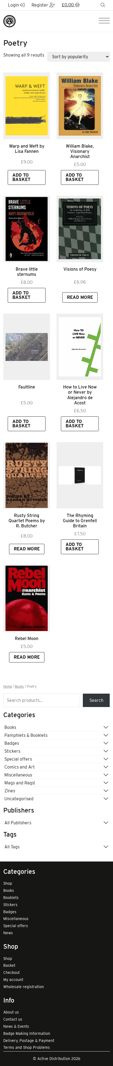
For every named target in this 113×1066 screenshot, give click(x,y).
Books (19, 686)
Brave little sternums (27, 272)
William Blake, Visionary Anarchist (80, 151)
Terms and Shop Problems (26, 1047)
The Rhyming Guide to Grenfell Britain (80, 520)
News (8, 933)
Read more (80, 297)
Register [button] (40, 5)
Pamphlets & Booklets (25, 735)
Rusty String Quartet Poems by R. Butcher (27, 520)
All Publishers (17, 822)
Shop (7, 883)
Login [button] (14, 5)
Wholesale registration (23, 987)
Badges (11, 743)
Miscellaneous (18, 775)
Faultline (26, 387)
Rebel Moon (26, 638)
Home (7, 686)
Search (96, 700)
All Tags (11, 846)
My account (13, 979)
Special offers (18, 759)
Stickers (12, 751)
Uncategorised (18, 798)
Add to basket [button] (21, 177)
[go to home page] (9, 21)
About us (11, 1012)
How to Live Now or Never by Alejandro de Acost (80, 394)
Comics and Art (19, 767)
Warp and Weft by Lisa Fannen (26, 149)
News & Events (16, 1026)
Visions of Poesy (80, 269)
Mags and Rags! (19, 782)
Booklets (11, 897)
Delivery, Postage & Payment (28, 1040)
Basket (9, 965)
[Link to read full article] (26, 105)
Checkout (11, 972)
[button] (70, 5)
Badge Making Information (26, 1033)
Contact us (12, 1019)
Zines (9, 790)
